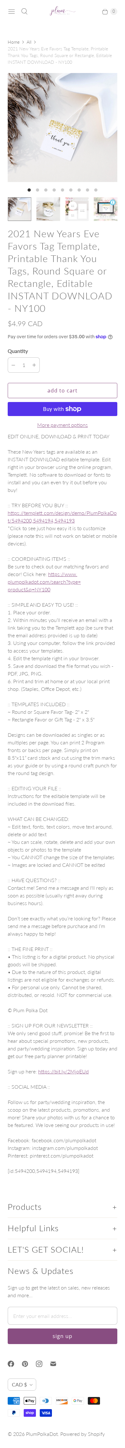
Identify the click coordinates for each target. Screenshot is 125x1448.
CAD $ (19, 1384)
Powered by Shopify (82, 1434)
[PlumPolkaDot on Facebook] (15, 1364)
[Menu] (11, 11)
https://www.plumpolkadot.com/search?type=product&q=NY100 (44, 581)
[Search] (24, 11)
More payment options (62, 425)
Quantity (18, 351)
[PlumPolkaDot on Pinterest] (29, 1364)
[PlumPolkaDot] (62, 11)
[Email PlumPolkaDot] (57, 1364)
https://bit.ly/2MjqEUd (63, 1071)
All (29, 42)
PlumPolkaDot (42, 1434)
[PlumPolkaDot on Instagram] (43, 1364)
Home (14, 42)
